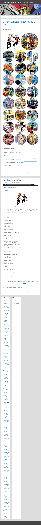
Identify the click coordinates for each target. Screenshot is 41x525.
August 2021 (6, 389)
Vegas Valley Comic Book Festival (15, 150)
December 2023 (6, 346)
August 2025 (6, 317)
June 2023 (5, 356)
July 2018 (5, 445)
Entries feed (16, 302)
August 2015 (6, 493)
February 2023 (6, 361)
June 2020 (5, 410)
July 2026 (5, 300)
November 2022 (6, 366)
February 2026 (6, 307)
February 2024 (6, 343)
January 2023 (6, 363)
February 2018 (6, 452)
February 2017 (6, 466)
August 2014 (6, 512)
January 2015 (6, 503)
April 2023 (5, 359)
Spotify (13, 190)
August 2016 (6, 475)
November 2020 (6, 402)
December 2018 (6, 436)
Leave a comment (18, 27)
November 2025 (6, 311)
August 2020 (6, 407)
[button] (11, 41)
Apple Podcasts (9, 190)
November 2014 (6, 506)
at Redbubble (20, 287)
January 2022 (6, 381)
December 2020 (6, 400)
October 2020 (6, 403)
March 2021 (6, 396)
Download (15, 187)
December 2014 (6, 505)
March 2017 (6, 464)
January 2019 (6, 435)
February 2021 (6, 398)
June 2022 (5, 374)
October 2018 (6, 439)
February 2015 (6, 502)
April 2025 (5, 322)
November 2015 (6, 488)
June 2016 (5, 478)
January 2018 (6, 453)
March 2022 (6, 378)
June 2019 (5, 428)
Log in (15, 300)
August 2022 (6, 371)
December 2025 (6, 310)
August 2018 (6, 443)
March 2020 (6, 414)
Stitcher (11, 278)
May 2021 (5, 393)
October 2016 (6, 471)
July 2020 (5, 409)
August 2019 (6, 425)
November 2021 (6, 384)
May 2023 (5, 357)
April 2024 (5, 341)
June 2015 (5, 496)
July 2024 (5, 336)
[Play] (3, 184)
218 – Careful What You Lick (14, 180)
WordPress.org (16, 304)
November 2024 (6, 329)
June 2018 (5, 446)
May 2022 (5, 375)
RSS (19, 190)
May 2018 (5, 448)
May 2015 (5, 498)
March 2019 (6, 432)
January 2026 (6, 309)
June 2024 (5, 338)
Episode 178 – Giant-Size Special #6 (30, 161)
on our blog (21, 276)
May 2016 (5, 480)
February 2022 (6, 379)
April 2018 (5, 449)
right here (24, 283)
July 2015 (5, 495)
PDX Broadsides (11, 152)
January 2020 (6, 417)
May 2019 (5, 430)
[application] (20, 185)
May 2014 (5, 516)
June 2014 (5, 514)
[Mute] (34, 184)
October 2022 (6, 367)
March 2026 (6, 306)
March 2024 (6, 342)
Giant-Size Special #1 (22, 162)
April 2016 (5, 481)
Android (17, 190)
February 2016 (6, 484)
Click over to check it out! (29, 285)
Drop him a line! (27, 206)
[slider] (36, 184)
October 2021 (6, 385)
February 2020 (6, 416)
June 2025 (5, 320)
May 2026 (5, 303)
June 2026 (5, 302)
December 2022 (6, 364)
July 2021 (5, 391)
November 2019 (6, 420)
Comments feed (16, 303)
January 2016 (6, 485)
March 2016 (6, 482)
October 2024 (6, 331)
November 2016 (6, 470)
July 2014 (5, 513)
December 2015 (6, 487)
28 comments (17, 182)
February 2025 (6, 325)
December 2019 (6, 418)
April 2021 (5, 395)
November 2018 (6, 438)
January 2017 (6, 467)
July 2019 (5, 427)
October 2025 (6, 313)
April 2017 (5, 463)
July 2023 (5, 354)
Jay (12, 27)
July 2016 (5, 477)
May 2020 (5, 411)
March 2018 (6, 450)
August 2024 (6, 335)
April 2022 (5, 377)
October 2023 (6, 349)
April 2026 (5, 304)
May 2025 (5, 321)
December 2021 (6, 382)
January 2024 (6, 345)
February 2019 (6, 434)
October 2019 (6, 421)
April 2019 (5, 431)
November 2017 (6, 456)
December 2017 (6, 455)
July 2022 (5, 373)
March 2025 (6, 324)
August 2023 (6, 353)
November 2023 (6, 348)
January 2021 (6, 399)
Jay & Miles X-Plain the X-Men (11, 2)
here (11, 29)
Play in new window (9, 187)
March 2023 (6, 360)
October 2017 (6, 457)
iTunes (8, 278)
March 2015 (6, 500)
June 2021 (5, 392)
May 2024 (5, 339)
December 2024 (6, 328)
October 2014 (6, 507)
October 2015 (6, 489)
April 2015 (5, 499)
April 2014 (5, 517)
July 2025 (5, 318)
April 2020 (5, 413)
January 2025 (6, 327)
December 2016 (6, 468)
